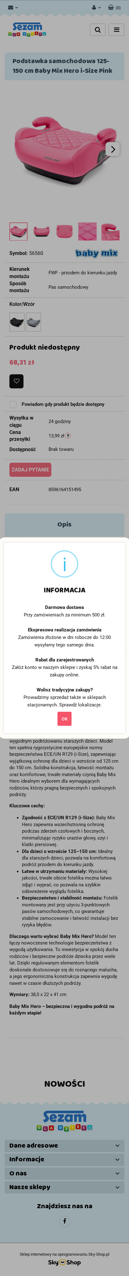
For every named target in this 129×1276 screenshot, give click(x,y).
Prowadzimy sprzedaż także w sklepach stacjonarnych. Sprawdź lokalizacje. (64, 701)
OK (65, 718)
